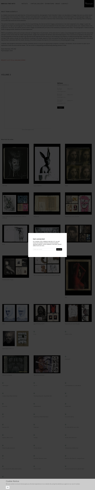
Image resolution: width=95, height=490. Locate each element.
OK (7, 487)
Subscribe (59, 249)
